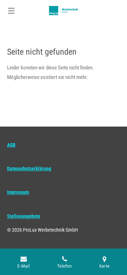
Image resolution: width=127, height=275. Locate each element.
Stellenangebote (23, 216)
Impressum (18, 192)
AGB (11, 145)
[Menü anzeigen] (11, 11)
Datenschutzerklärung (29, 168)
